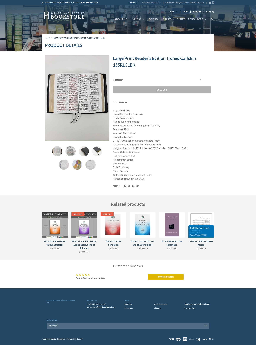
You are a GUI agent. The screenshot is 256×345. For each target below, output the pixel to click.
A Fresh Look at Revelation (113, 243)
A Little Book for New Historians (172, 243)
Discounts (128, 308)
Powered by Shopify (75, 339)
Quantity (118, 80)
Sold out (162, 90)
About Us (120, 19)
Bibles (167, 19)
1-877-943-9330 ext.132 (96, 304)
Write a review (166, 276)
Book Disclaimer (161, 304)
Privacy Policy (189, 308)
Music (136, 19)
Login (185, 12)
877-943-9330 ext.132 (151, 2)
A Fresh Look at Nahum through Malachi (55, 243)
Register (197, 12)
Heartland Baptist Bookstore (53, 339)
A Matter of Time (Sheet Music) (201, 243)
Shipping (157, 308)
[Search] (212, 20)
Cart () (210, 12)
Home (47, 38)
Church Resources (190, 19)
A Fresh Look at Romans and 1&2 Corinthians (143, 243)
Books (153, 19)
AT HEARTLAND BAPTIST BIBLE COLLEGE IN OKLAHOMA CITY (70, 2)
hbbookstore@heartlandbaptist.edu (184, 2)
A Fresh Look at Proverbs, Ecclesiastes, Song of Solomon (84, 244)
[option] (77, 98)
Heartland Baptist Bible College (196, 304)
